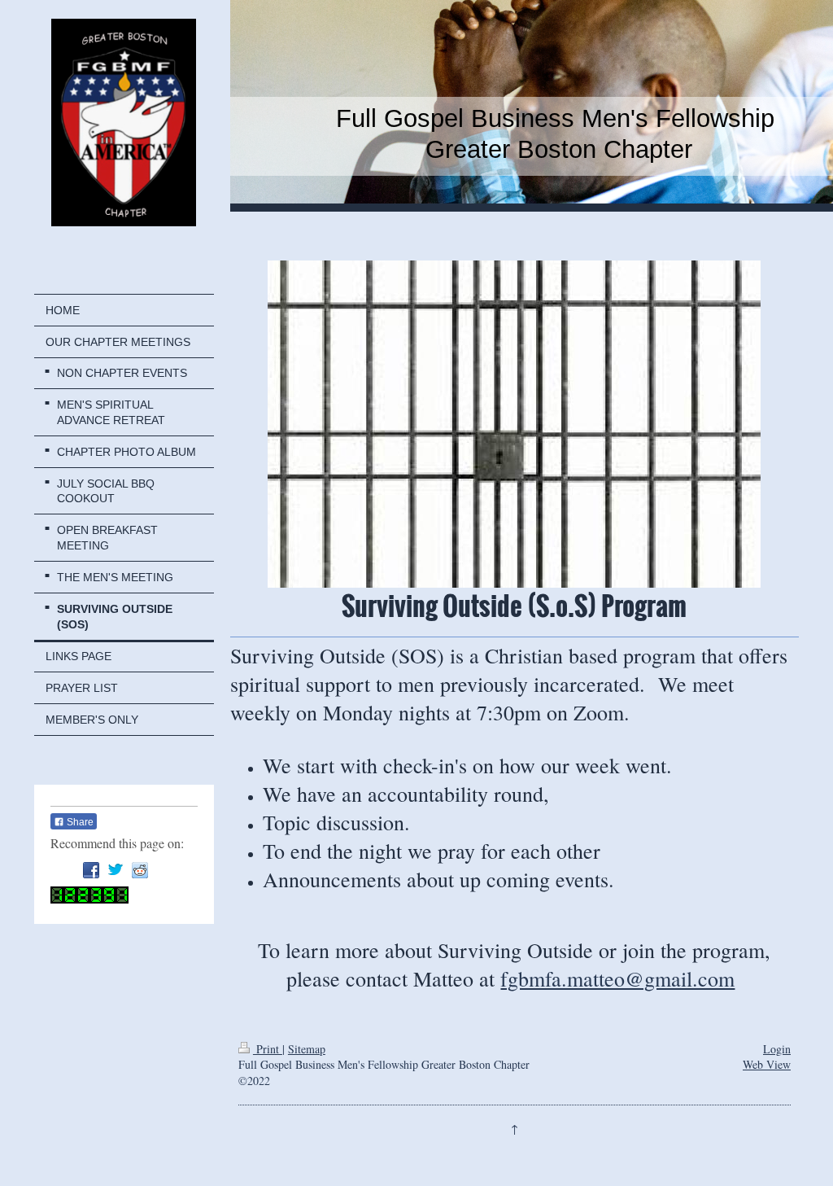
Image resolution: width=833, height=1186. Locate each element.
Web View (767, 1064)
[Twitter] (115, 870)
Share (79, 822)
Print (267, 1049)
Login (777, 1049)
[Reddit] (140, 870)
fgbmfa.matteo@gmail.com (617, 978)
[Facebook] (91, 870)
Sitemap (306, 1049)
